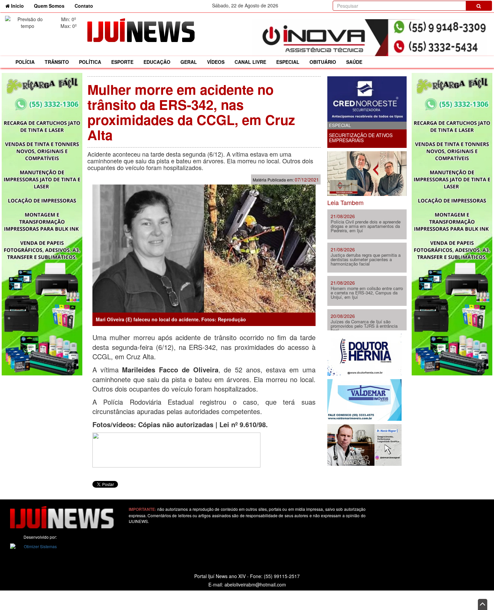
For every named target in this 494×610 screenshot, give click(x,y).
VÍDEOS (215, 61)
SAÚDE (354, 61)
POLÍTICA (90, 61)
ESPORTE (122, 61)
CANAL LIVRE (250, 61)
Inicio (19, 5)
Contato (84, 5)
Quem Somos (49, 5)
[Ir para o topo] (482, 604)
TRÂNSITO (57, 61)
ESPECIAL (287, 61)
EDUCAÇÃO (156, 61)
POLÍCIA (25, 61)
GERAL (188, 61)
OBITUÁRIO (323, 61)
